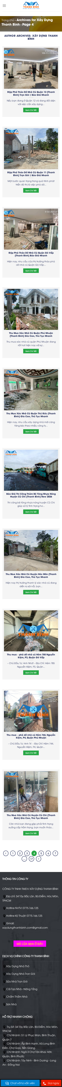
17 (31, 858)
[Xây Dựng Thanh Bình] (31, 5)
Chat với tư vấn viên (22, 1083)
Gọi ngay (53, 1083)
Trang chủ (8, 20)
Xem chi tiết (31, 110)
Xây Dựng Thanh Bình (43, 37)
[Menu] (4, 5)
